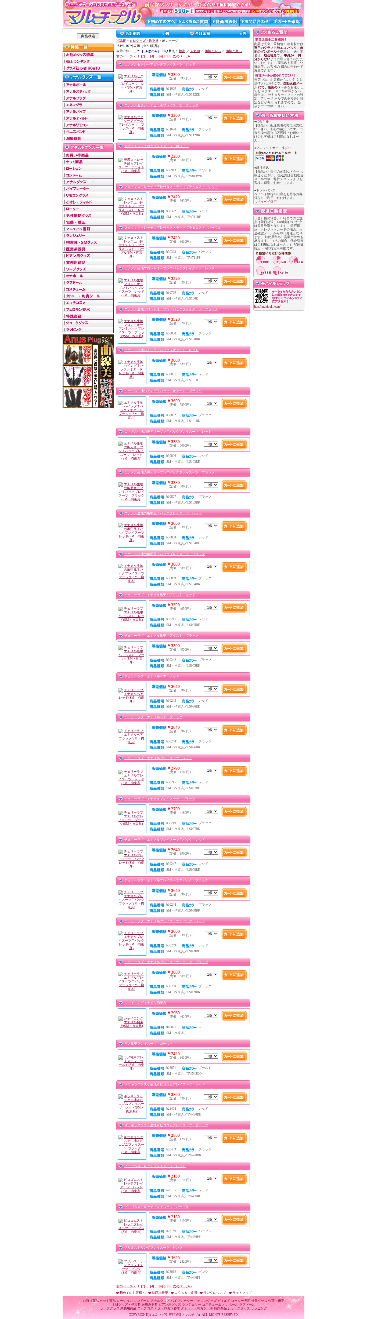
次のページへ (182, 56)
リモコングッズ (205, 1301)
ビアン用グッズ (170, 1304)
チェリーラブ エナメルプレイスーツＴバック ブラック (166, 880)
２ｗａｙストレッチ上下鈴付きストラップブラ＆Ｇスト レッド (171, 187)
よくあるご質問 (185, 1293)
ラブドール (247, 1304)
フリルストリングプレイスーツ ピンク (153, 1247)
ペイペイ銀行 (267, 201)
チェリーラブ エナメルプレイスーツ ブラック (159, 799)
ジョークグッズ (239, 1308)
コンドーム (142, 1301)
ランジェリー (191, 1304)
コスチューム (211, 1304)
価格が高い (234, 51)
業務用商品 (128, 1308)
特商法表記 (160, 1293)
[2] (143, 56)
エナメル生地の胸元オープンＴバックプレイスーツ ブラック (169, 472)
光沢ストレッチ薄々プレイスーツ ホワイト (156, 146)
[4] (152, 56)
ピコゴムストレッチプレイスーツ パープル (156, 1207)
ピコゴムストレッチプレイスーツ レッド (155, 1166)
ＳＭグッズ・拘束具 (144, 41)
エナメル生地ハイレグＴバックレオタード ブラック (163, 391)
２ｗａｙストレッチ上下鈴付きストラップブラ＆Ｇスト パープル (172, 227)
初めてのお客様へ (132, 1293)
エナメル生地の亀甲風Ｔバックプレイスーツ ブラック (164, 554)
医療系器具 (150, 1304)
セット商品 (108, 1301)
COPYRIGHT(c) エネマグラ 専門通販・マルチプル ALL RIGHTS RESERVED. (184, 1315)
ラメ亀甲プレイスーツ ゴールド (148, 1043)
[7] (166, 56)
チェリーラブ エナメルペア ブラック (153, 717)
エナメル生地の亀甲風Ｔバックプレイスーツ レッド (163, 513)
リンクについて (214, 1293)
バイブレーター (182, 1301)
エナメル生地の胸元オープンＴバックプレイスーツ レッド (167, 431)
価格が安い (213, 51)
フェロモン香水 (168, 1308)
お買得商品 (91, 1301)
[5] (157, 56)
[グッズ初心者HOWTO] (88, 69)
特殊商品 (220, 1308)
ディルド (223, 1301)
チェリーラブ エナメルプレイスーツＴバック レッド (164, 839)
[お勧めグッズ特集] (88, 56)
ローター (237, 1301)
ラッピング (259, 1308)
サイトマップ (242, 1293)
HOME (121, 41)
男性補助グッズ (256, 1301)
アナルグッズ (160, 1301)
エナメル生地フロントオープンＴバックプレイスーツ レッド (169, 268)
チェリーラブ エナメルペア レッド (151, 676)
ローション (125, 1301)
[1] (138, 56)
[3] (147, 56)
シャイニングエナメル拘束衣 (145, 1003)
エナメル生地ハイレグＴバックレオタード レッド (161, 350)
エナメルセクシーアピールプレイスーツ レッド (159, 64)
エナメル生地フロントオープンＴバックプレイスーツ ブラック (171, 309)
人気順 (195, 51)
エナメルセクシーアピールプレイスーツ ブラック (161, 105)
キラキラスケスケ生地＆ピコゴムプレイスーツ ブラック (166, 1125)
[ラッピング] (88, 331)
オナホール (230, 1304)
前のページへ (126, 56)
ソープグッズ (110, 1308)
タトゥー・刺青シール (197, 1308)
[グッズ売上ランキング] (88, 63)
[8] (170, 56)
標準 (182, 51)
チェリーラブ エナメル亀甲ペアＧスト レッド (159, 595)
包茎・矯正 (276, 1301)
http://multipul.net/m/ (267, 306)
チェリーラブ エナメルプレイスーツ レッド (158, 758)
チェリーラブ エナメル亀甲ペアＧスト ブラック (161, 635)
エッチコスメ (147, 1308)
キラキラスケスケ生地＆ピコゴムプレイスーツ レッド (164, 1084)
